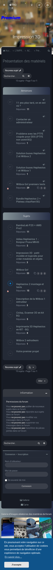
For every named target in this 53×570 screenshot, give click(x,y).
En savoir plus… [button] (13, 557)
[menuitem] (13, 5)
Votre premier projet (27, 351)
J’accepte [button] (16, 564)
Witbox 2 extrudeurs (27, 340)
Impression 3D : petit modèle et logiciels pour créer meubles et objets (29, 255)
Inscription (23, 454)
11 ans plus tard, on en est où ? (30, 104)
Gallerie (25, 500)
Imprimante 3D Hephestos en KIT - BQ (30, 328)
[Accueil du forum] (26, 22)
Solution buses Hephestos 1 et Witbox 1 (30, 169)
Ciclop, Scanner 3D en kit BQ (30, 314)
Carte (26, 505)
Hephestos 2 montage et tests (30, 286)
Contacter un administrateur (24, 121)
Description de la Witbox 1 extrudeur (30, 300)
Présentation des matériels (24, 61)
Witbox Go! (22, 269)
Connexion (10, 454)
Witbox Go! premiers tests (30, 184)
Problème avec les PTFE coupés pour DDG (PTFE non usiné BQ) (29, 136)
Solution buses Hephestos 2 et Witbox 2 (30, 155)
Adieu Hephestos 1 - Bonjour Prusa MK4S (27, 241)
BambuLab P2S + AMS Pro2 (29, 227)
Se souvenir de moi (16, 480)
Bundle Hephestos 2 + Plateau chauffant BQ (28, 200)
